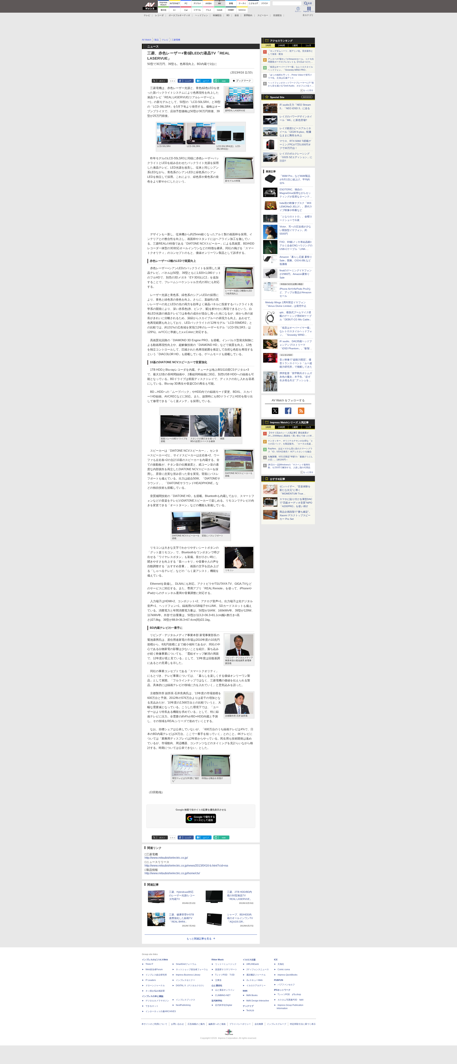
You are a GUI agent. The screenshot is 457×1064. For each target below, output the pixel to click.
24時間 (281, 45)
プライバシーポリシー (240, 1024)
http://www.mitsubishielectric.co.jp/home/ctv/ (172, 873)
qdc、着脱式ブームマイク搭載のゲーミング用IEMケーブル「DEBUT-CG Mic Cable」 (296, 316)
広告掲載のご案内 (196, 1024)
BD (228, 15)
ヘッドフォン (201, 15)
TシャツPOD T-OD (225, 975)
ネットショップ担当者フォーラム (192, 969)
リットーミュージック (226, 964)
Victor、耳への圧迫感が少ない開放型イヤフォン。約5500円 (295, 230)
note (224, 81)
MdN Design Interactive (257, 1000)
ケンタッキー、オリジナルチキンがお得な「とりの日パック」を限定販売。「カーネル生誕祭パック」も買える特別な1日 (290, 444)
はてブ (206, 81)
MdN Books (252, 995)
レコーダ (159, 15)
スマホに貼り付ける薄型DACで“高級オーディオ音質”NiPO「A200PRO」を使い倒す (296, 503)
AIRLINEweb (252, 964)
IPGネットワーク (282, 990)
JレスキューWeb (254, 980)
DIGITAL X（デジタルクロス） (190, 985)
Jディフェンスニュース (257, 969)
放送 (237, 15)
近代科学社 (217, 1000)
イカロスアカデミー (256, 985)
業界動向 (248, 15)
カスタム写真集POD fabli (290, 1000)
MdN (245, 991)
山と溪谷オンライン (224, 990)
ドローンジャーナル (155, 985)
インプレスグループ (276, 1024)
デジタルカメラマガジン (157, 1000)
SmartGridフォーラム (186, 964)
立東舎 (218, 980)
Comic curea (284, 969)
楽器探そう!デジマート (226, 969)
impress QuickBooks (287, 975)
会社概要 (259, 1024)
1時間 (268, 45)
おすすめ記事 (277, 479)
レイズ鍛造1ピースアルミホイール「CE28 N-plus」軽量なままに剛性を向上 (295, 132)
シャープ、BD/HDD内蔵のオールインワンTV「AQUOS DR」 (240, 918)
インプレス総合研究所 (156, 975)
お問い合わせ (177, 1024)
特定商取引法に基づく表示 (303, 1024)
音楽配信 (277, 15)
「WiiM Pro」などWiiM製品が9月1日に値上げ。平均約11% (295, 179)
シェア (188, 81)
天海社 (281, 964)
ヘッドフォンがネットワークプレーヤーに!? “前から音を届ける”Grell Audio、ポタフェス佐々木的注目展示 (291, 86)
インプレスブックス (185, 1000)
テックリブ (248, 1006)
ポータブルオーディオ (179, 15)
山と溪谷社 (217, 985)
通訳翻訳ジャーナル (256, 975)
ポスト (162, 81)
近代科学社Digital (223, 1005)
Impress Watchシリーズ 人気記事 (289, 422)
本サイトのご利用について (154, 1024)
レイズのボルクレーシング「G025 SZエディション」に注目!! (296, 157)
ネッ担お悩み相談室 (155, 991)
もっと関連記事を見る (199, 938)
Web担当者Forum (154, 969)
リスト (172, 81)
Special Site (277, 97)
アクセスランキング (281, 40)
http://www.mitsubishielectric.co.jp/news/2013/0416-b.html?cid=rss (186, 865)
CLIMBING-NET (222, 995)
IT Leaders (150, 980)
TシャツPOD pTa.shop (289, 994)
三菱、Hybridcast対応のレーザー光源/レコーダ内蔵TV (182, 895)
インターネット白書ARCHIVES (160, 1011)
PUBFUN (278, 980)
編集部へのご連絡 (217, 1024)
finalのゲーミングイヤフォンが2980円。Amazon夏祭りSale (296, 274)
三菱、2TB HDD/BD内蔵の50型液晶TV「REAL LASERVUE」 (239, 895)
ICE (276, 959)
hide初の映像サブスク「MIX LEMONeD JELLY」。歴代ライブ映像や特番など (296, 207)
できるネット (151, 1006)
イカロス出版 (249, 959)
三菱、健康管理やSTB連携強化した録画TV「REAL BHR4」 (181, 918)
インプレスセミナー (185, 980)
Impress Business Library (188, 975)
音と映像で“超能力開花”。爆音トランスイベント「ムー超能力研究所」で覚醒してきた (296, 363)
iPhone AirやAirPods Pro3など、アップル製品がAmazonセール (295, 292)
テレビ (147, 15)
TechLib (250, 1010)
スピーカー (262, 15)
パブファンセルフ (286, 984)
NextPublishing (183, 1005)
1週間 (295, 45)
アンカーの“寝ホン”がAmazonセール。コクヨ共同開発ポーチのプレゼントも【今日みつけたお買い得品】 (291, 62)
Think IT (149, 964)
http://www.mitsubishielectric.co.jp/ (166, 857)
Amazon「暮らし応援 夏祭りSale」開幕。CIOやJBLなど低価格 (296, 260)
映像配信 (217, 15)
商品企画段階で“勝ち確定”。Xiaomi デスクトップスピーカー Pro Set (295, 515)
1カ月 (308, 45)
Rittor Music (218, 959)
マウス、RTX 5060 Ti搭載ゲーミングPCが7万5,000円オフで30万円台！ (295, 144)
